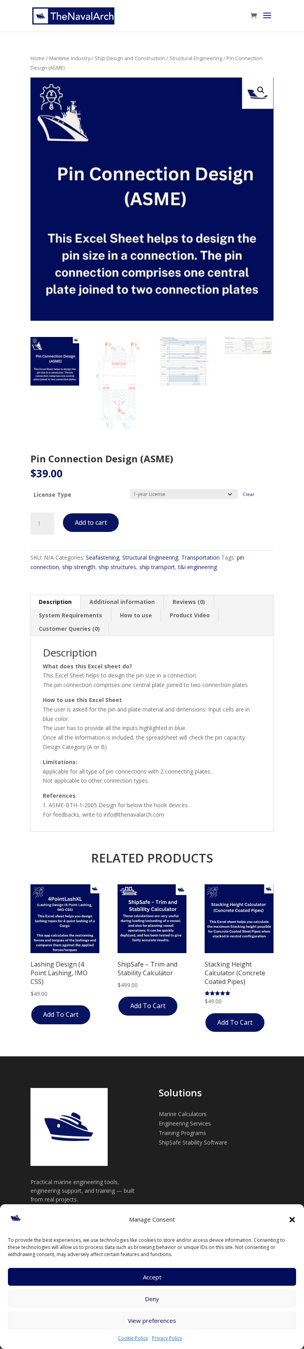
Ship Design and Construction (130, 58)
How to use (136, 615)
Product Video (190, 615)
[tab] (55, 602)
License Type (52, 494)
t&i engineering (197, 567)
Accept (152, 1277)
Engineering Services (185, 1123)
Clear (249, 494)
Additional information (122, 601)
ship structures (117, 567)
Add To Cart (60, 1014)
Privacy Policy (167, 1338)
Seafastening (102, 557)
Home (37, 58)
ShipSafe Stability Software (193, 1142)
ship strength (78, 567)
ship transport (157, 567)
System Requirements (70, 615)
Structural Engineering (195, 58)
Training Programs (182, 1133)
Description (55, 601)
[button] (292, 1220)
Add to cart (91, 522)
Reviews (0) (189, 601)
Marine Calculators (183, 1114)
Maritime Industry (69, 58)
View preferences (152, 1320)
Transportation (200, 557)
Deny (152, 1299)
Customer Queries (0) (69, 628)
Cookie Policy (133, 1338)
